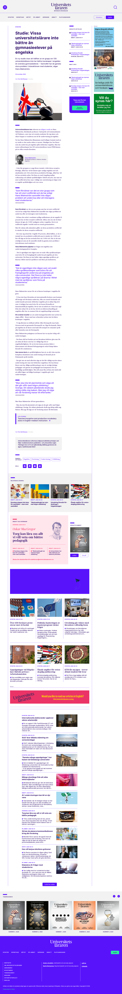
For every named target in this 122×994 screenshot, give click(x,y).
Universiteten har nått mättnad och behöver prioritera (55, 552)
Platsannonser (64, 17)
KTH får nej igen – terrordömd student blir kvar (76, 670)
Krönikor (46, 17)
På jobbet (36, 17)
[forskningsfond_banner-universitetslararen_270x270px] (104, 69)
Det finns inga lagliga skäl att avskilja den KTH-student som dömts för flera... (76, 677)
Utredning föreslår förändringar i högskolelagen (80, 53)
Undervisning (45, 459)
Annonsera (8, 968)
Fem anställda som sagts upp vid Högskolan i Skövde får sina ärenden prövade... (21, 679)
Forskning (35, 459)
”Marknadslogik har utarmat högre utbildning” (39, 503)
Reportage (20, 17)
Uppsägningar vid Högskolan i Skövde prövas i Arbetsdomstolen (22, 671)
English (7, 980)
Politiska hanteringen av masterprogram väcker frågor (48, 625)
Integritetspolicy (10, 977)
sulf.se (84, 963)
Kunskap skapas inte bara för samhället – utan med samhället (20, 504)
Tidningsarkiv (9, 972)
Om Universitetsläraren (13, 965)
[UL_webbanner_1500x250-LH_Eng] (49, 703)
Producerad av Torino (9, 989)
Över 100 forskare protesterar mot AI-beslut (21, 624)
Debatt (54, 17)
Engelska (27, 459)
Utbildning (56, 459)
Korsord (7, 975)
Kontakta (7, 963)
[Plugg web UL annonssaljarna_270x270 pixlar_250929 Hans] (104, 113)
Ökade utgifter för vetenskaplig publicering (80, 503)
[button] (25, 466)
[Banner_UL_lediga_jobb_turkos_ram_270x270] (104, 91)
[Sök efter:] (116, 7)
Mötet (28, 17)
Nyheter (11, 17)
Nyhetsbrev (8, 970)
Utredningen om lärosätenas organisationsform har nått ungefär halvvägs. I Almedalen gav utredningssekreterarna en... (77, 631)
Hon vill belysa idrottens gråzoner (36, 849)
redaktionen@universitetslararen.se (42, 559)
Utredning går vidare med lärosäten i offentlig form (77, 624)
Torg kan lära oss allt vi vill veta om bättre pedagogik (28, 537)
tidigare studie (46, 129)
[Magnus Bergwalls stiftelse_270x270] (104, 47)
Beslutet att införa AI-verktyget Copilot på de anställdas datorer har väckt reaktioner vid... (22, 630)
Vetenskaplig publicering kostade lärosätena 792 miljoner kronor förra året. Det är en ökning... (48, 678)
